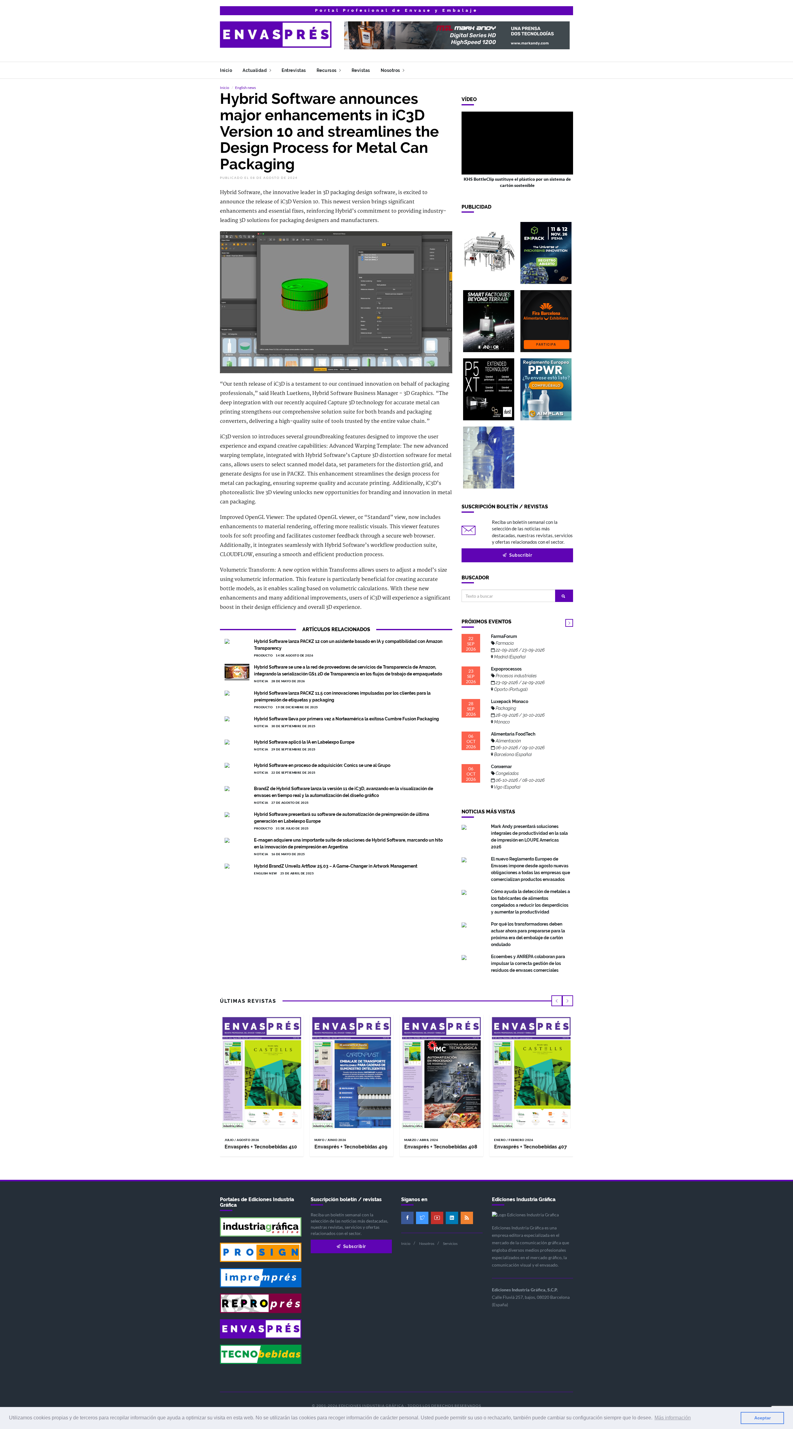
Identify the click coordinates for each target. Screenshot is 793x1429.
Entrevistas (294, 70)
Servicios (450, 1243)
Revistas (361, 70)
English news (245, 87)
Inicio (226, 70)
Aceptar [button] (762, 1417)
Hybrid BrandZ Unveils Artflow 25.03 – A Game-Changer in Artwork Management (335, 866)
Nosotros (391, 70)
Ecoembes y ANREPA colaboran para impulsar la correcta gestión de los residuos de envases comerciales (528, 963)
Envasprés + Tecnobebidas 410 (261, 1147)
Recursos (327, 70)
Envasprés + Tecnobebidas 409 (350, 1147)
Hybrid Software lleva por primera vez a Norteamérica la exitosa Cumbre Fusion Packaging (346, 718)
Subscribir (520, 555)
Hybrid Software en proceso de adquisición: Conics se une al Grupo (322, 765)
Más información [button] (673, 1417)
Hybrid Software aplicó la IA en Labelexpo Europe (304, 742)
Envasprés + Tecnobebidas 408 (440, 1147)
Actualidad (255, 70)
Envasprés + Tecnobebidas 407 (530, 1147)
